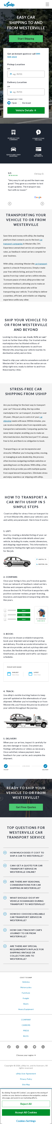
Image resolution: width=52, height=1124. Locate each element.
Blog (26, 1036)
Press (26, 1030)
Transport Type (15, 99)
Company (26, 1019)
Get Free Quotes (26, 807)
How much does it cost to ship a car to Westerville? (27, 854)
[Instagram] (17, 1047)
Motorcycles (26, 987)
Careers (26, 1025)
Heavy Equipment (26, 1009)
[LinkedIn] (43, 1047)
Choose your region (25, 1055)
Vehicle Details (24, 110)
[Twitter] (26, 1047)
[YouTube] (34, 1047)
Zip (8, 69)
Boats (26, 1004)
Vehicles (26, 982)
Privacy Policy (26, 1079)
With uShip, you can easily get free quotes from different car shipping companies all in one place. (26, 870)
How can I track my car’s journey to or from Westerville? (26, 933)
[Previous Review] (9, 203)
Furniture (26, 993)
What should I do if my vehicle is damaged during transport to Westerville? (27, 900)
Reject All (26, 1103)
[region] (26, 1106)
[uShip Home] (9, 4)
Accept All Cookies (26, 1112)
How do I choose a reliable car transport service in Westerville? (27, 917)
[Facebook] (9, 1047)
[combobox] (26, 74)
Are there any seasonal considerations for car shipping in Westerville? (25, 884)
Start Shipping (26, 38)
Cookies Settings (26, 1120)
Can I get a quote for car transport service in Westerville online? (26, 868)
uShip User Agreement (26, 1073)
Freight (26, 998)
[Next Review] (42, 203)
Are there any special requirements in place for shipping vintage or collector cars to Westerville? (27, 952)
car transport (41, 263)
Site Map (26, 1084)
